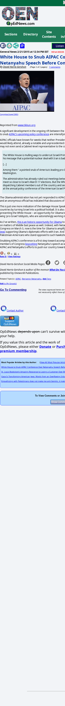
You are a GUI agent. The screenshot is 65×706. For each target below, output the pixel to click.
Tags (47, 279)
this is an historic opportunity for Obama (39, 222)
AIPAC (18, 279)
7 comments (54, 67)
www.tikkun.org (26, 125)
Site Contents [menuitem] (49, 34)
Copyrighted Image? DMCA (9, 114)
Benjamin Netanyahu (32, 279)
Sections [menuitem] (11, 34)
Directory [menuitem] (30, 34)
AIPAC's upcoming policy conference (29, 134)
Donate (45, 346)
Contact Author (15, 310)
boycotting (31, 244)
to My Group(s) (8, 283)
